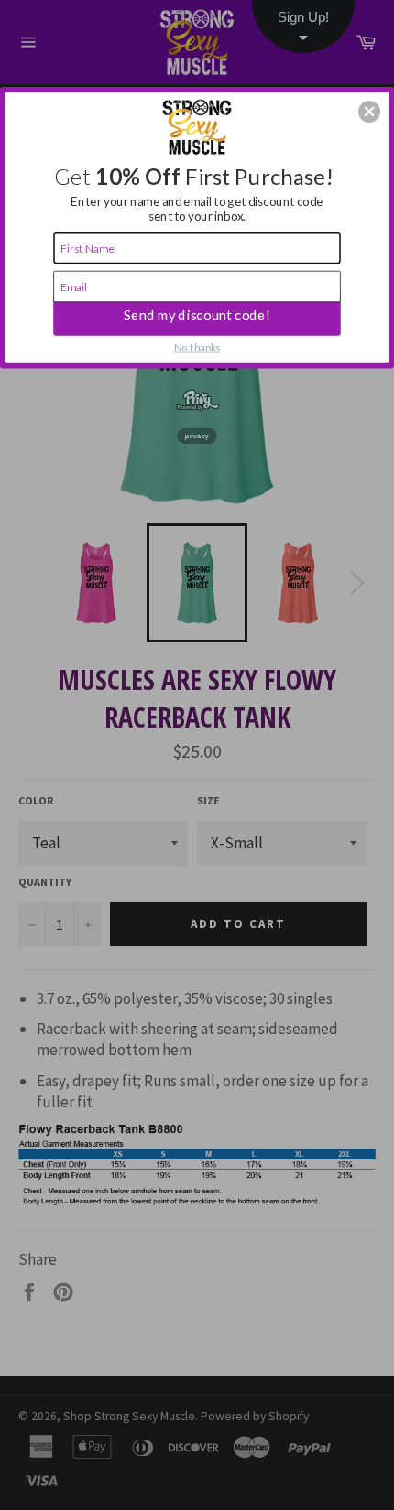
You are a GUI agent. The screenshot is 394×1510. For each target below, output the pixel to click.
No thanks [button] (197, 346)
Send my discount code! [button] (197, 315)
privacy (196, 434)
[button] (369, 112)
